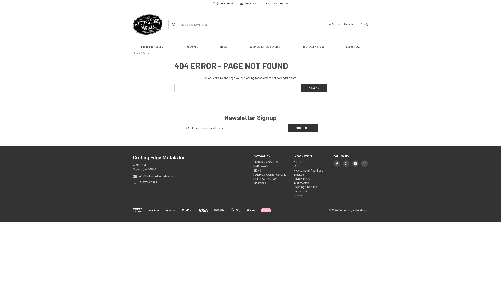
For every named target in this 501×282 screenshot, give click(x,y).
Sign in (336, 24)
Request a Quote (277, 3)
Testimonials (301, 182)
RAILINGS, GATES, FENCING (264, 46)
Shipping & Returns (305, 187)
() (366, 24)
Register (349, 24)
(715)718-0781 (148, 182)
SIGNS (223, 46)
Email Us (250, 3)
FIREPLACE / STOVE (313, 46)
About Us (299, 162)
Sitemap (299, 195)
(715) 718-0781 (225, 3)
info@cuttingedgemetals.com (157, 176)
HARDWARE (191, 46)
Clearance (353, 46)
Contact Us (300, 191)
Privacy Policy (302, 178)
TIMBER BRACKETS (152, 46)
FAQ (296, 166)
